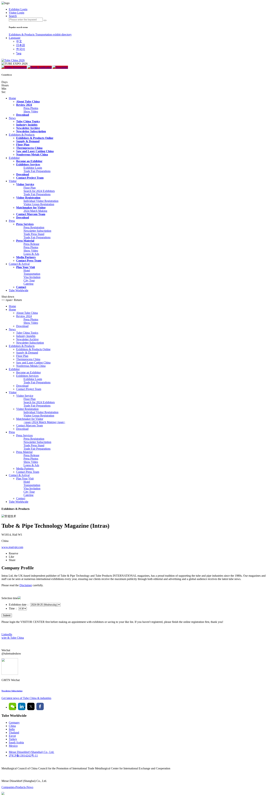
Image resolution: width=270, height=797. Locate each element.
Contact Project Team (30, 177)
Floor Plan (22, 144)
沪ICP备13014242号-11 (23, 755)
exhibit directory (62, 34)
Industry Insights (26, 124)
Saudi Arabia (16, 742)
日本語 (20, 45)
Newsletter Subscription (31, 131)
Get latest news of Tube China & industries (26, 698)
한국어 (20, 49)
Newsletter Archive (28, 128)
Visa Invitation (32, 277)
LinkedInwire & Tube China (12, 636)
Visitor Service (25, 184)
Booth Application (41, 67)
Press (12, 220)
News (12, 118)
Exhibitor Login (33, 167)
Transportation (44, 34)
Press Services (25, 224)
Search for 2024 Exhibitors (39, 191)
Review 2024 (24, 104)
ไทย (18, 53)
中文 (19, 41)
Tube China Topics (28, 121)
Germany (14, 722)
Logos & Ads (31, 253)
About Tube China (28, 101)
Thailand (14, 732)
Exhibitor (14, 157)
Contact (21, 287)
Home (12, 98)
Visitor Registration (15, 67)
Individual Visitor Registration (41, 200)
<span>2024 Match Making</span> (44, 422)
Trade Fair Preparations (37, 171)
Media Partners (26, 257)
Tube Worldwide (18, 290)
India (12, 729)
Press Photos (31, 108)
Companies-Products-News (17, 787)
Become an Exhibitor (29, 161)
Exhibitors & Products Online (34, 138)
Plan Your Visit (25, 267)
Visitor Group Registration (39, 204)
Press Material (25, 240)
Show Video (31, 111)
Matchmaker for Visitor (31, 207)
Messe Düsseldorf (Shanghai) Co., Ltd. (31, 752)
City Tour (29, 280)
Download (22, 114)
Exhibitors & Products (22, 34)
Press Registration (34, 227)
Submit (6, 615)
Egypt (12, 735)
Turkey (13, 739)
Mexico (13, 745)
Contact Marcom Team (30, 214)
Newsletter (61, 67)
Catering (28, 283)
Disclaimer (25, 585)
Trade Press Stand (34, 234)
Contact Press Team (28, 260)
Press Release (31, 244)
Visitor (13, 181)
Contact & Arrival (19, 263)
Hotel (27, 270)
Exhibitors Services (28, 164)
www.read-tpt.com (12, 547)
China (12, 725)
